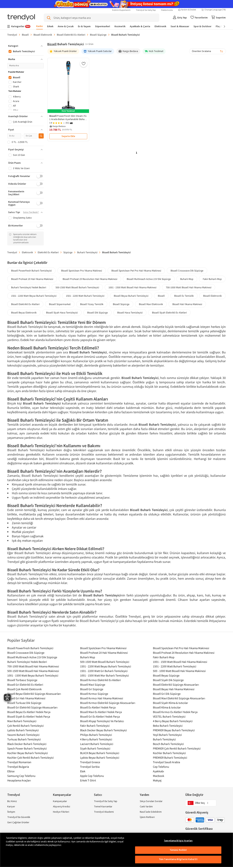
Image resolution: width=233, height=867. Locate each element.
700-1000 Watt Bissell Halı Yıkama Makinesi (188, 287)
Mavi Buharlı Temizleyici (21, 721)
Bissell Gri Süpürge (91, 689)
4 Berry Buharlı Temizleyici (96, 739)
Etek (82, 771)
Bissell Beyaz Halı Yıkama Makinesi (173, 689)
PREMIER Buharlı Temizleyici (170, 757)
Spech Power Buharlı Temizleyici (27, 748)
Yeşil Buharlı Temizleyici (167, 735)
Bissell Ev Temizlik (184, 295)
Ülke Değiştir (194, 795)
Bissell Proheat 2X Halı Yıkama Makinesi (32, 279)
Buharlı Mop (186, 279)
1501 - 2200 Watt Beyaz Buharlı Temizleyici (33, 295)
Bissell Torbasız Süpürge (22, 680)
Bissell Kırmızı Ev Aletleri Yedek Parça (175, 712)
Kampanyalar (60, 801)
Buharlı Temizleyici (87, 252)
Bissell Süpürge (98, 34)
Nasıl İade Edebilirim (151, 812)
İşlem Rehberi (147, 817)
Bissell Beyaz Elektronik (24, 312)
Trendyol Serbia (90, 766)
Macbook (158, 776)
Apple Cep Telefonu (92, 776)
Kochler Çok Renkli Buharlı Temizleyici (30, 757)
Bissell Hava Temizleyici (130, 312)
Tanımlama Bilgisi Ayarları (178, 840)
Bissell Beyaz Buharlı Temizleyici (131, 295)
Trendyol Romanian (19, 762)
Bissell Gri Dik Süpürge (167, 693)
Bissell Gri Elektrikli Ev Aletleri (25, 684)
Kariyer (11, 806)
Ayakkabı (158, 771)
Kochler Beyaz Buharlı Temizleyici (27, 753)
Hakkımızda (167, 10)
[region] (116, 850)
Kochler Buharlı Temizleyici (169, 753)
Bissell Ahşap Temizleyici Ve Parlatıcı (102, 721)
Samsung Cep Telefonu (21, 776)
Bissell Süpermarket (60, 304)
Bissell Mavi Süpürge (92, 684)
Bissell (25, 34)
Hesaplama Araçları (19, 780)
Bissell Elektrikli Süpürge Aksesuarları (176, 684)
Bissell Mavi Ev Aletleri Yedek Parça (101, 712)
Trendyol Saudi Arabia (166, 762)
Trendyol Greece (90, 762)
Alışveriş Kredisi (61, 806)
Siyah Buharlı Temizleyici (95, 748)
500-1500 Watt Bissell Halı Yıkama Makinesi (33, 671)
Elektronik (27, 252)
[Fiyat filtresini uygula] (41, 135)
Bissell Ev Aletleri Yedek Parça (98, 707)
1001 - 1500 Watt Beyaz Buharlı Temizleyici (32, 675)
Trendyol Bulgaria (18, 766)
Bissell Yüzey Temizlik (91, 304)
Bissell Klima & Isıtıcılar (167, 707)
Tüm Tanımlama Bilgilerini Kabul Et (178, 859)
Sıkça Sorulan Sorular (151, 801)
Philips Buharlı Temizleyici (96, 735)
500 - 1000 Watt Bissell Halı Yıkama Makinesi (179, 671)
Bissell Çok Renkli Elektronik (24, 689)
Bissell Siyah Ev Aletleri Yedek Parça (28, 716)
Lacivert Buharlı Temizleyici (96, 744)
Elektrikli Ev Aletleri (48, 252)
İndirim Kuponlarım (121, 10)
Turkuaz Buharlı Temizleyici (24, 739)
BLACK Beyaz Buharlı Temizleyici (99, 753)
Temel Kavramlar (103, 806)
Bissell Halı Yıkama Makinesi (187, 304)
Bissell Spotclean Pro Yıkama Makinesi (81, 270)
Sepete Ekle (68, 136)
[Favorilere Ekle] (83, 63)
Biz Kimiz (12, 801)
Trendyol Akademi (104, 812)
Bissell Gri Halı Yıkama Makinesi (26, 698)
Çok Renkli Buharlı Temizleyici (25, 725)
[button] (25, 46)
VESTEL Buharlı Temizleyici (169, 716)
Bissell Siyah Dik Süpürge (168, 680)
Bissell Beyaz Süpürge (166, 675)
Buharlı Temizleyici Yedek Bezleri (28, 287)
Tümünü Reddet (178, 850)
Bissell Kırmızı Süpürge (94, 693)
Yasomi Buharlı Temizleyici (23, 735)
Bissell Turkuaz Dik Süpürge (24, 703)
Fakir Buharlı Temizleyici (95, 725)
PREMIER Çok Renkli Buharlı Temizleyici (177, 748)
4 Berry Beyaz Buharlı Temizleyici (173, 721)
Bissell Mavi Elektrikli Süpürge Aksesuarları (179, 698)
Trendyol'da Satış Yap (146, 10)
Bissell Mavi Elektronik (151, 304)
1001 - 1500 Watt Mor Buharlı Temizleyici (104, 675)
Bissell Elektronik (42, 34)
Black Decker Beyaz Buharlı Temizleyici (103, 730)
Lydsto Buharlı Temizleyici (23, 730)
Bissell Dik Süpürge (97, 312)
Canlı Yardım (146, 806)
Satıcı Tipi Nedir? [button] (31, 212)
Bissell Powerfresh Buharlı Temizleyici (31, 270)
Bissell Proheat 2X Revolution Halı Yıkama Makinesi (90, 279)
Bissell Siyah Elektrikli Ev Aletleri (169, 312)
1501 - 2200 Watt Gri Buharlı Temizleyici (104, 671)
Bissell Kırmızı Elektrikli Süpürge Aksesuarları (107, 703)
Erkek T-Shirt (88, 780)
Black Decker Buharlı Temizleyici (26, 744)
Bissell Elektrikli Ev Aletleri (71, 34)
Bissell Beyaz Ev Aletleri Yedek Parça (28, 712)
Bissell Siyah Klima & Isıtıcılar (170, 703)
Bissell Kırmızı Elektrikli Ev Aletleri (100, 680)
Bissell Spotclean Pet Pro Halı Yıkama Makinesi (136, 270)
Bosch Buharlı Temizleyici (168, 744)
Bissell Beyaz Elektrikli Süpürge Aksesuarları (34, 693)
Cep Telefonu (161, 766)
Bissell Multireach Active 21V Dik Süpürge (149, 279)
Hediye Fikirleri (61, 812)
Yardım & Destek (188, 10)
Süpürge (67, 252)
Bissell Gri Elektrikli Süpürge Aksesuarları (32, 707)
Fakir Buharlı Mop (212, 279)
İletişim (11, 812)
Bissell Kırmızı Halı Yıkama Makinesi (101, 698)
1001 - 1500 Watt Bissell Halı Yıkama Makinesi (132, 287)
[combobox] (207, 51)
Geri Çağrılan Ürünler (18, 822)
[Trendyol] (21, 18)
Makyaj (157, 780)
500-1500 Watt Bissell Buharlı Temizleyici (77, 287)
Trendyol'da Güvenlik (18, 817)
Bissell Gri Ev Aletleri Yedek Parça (100, 716)
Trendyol (12, 34)
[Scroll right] (222, 26)
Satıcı (98, 795)
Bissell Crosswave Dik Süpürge (187, 270)
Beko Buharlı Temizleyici (168, 725)
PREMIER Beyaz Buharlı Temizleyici (174, 730)
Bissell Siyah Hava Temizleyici (62, 312)
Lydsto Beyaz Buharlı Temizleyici (99, 757)
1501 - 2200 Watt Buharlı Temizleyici (85, 295)
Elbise (11, 771)
